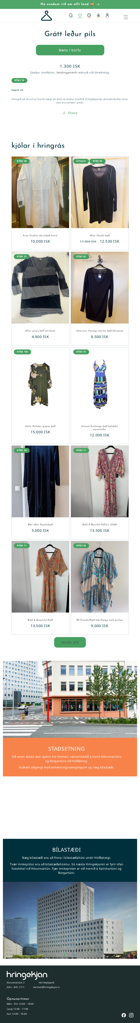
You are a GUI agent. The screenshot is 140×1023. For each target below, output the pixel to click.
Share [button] (72, 113)
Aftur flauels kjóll (100, 235)
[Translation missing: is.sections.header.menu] (128, 15)
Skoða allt (70, 642)
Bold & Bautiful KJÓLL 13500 (100, 524)
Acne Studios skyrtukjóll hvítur (40, 235)
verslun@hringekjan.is (46, 987)
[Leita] (70, 15)
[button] (89, 15)
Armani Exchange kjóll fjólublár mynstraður (99, 428)
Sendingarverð (66, 72)
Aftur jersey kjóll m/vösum (40, 331)
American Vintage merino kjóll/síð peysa (99, 331)
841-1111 (19, 987)
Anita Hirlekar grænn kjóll (40, 426)
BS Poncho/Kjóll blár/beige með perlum (100, 620)
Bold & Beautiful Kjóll (40, 620)
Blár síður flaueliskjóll (40, 524)
